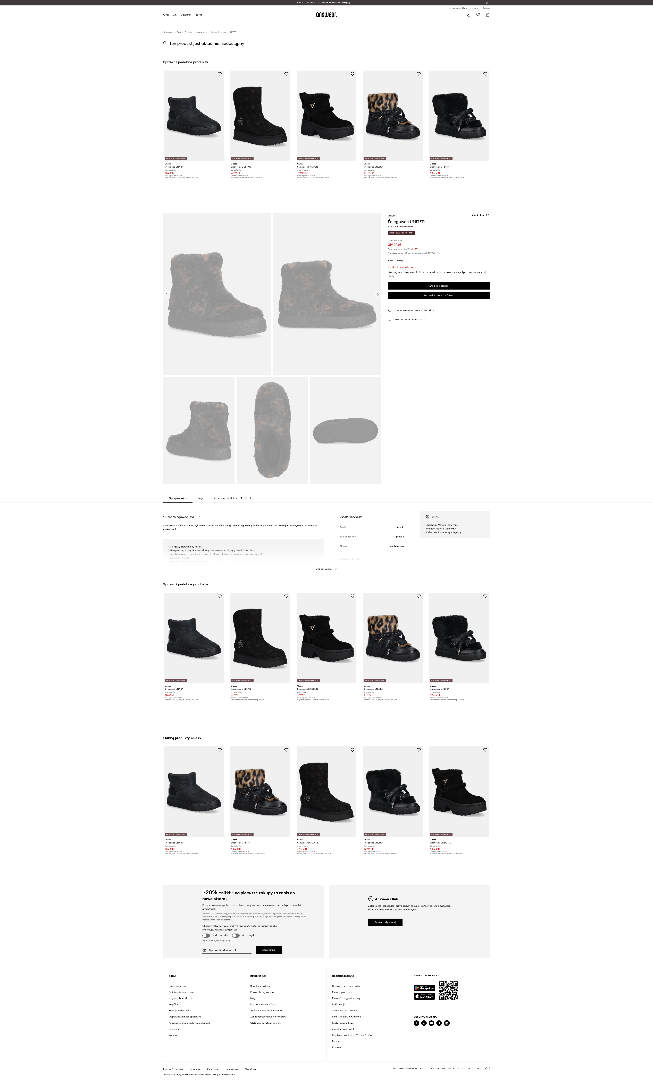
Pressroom (174, 1029)
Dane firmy (212, 1069)
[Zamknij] (487, 2)
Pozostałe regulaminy (262, 992)
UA (478, 1068)
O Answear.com (177, 986)
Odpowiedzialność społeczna (185, 1016)
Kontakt (336, 1047)
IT (454, 1068)
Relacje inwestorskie (180, 1010)
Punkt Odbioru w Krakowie (346, 1016)
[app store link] (424, 996)
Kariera (173, 1035)
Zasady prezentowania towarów (268, 1016)
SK (473, 1068)
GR (438, 1068)
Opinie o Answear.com (181, 992)
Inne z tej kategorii (439, 285)
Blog (252, 998)
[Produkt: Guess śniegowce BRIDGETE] (326, 116)
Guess (392, 215)
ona (166, 14)
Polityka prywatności (173, 1069)
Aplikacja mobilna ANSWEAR (266, 1010)
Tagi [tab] (200, 498)
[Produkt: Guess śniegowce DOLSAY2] (260, 116)
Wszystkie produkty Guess (439, 295)
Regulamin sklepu (260, 986)
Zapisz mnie (268, 949)
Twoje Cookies (231, 1069)
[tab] (232, 498)
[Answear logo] (326, 14)
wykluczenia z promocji (221, 919)
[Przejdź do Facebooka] (416, 1023)
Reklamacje (338, 1004)
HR (443, 1068)
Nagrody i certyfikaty (181, 998)
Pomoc (336, 1041)
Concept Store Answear (345, 1010)
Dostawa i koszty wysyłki (346, 986)
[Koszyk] (488, 15)
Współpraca (175, 1004)
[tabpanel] (326, 537)
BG (421, 1068)
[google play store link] (424, 988)
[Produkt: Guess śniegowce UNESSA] (393, 116)
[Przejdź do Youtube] (431, 1023)
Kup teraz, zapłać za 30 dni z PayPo (352, 1035)
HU (449, 1068)
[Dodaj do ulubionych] (219, 73)
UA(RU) (486, 1068)
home (199, 14)
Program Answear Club (263, 1004)
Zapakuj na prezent (343, 1029)
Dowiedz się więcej (385, 922)
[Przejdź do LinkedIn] (447, 1023)
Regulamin (195, 1069)
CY (427, 1068)
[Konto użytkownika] (469, 15)
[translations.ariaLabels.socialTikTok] (439, 1023)
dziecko (186, 14)
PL (458, 1068)
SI (469, 1068)
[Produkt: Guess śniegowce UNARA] (194, 116)
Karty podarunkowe (343, 1022)
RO (463, 1068)
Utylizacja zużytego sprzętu (265, 1022)
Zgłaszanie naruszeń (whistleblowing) (189, 1022)
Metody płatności (341, 992)
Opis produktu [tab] (178, 498)
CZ (432, 1068)
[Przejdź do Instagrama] (424, 1023)
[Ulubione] (478, 15)
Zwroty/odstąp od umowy (346, 998)
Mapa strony (251, 1069)
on (175, 14)
